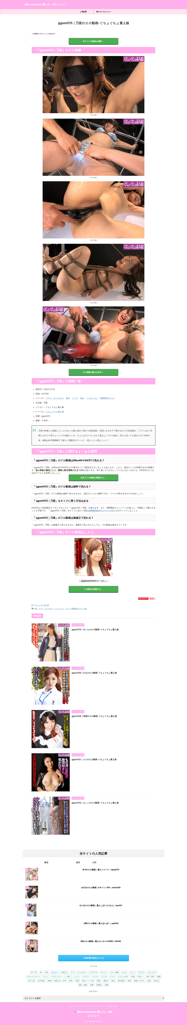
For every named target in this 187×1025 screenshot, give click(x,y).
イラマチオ (93, 972)
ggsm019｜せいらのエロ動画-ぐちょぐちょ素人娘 (95, 629)
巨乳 (71, 981)
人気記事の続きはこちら (93, 958)
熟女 (68, 398)
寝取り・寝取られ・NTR (57, 981)
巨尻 (77, 981)
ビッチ (104, 976)
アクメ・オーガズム (55, 398)
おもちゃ (54, 972)
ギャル (124, 972)
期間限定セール (107, 398)
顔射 (92, 985)
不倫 (132, 976)
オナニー (103, 972)
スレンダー (152, 972)
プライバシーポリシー (97, 1006)
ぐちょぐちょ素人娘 (55, 411)
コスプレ (141, 972)
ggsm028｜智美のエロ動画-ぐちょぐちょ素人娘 (94, 716)
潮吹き (105, 981)
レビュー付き (123, 976)
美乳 (149, 981)
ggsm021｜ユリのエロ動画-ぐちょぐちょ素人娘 (94, 759)
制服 (159, 976)
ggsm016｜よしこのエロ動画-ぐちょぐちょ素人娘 (95, 802)
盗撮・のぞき (139, 981)
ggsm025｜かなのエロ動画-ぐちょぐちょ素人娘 (94, 672)
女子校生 (41, 981)
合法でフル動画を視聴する (92, 477)
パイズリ (85, 976)
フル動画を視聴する (92, 589)
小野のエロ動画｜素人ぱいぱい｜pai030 (100, 923)
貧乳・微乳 (83, 985)
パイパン (95, 976)
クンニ (132, 972)
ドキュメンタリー (33, 976)
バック (76, 976)
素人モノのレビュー (103, 12)
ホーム (71, 1006)
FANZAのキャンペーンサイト (103, 510)
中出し (140, 976)
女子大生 (31, 981)
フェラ (112, 976)
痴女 (129, 981)
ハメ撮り (67, 976)
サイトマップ (82, 1006)
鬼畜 (106, 985)
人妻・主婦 (150, 976)
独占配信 (121, 981)
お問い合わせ (113, 1006)
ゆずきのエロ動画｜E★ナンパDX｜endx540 (100, 887)
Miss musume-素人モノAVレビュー (46, 4)
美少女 (156, 981)
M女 (82, 398)
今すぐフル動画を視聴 (92, 41)
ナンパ (45, 976)
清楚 (98, 981)
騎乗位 (99, 985)
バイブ (75, 398)
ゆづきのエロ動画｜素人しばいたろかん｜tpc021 (101, 905)
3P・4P (34, 972)
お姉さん (64, 972)
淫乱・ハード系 (88, 981)
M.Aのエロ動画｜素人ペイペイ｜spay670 (101, 869)
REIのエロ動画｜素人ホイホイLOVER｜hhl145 (101, 941)
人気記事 (83, 12)
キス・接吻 (114, 972)
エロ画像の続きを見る (92, 372)
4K (41, 972)
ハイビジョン (92, 398)
